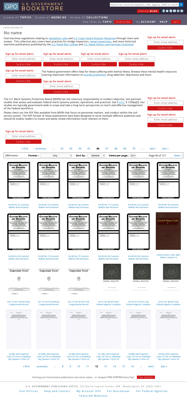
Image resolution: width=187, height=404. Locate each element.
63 (71, 148)
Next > (178, 155)
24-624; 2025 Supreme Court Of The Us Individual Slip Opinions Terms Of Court (168, 356)
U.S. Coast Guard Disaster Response (94, 38)
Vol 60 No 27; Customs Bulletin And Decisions (78, 257)
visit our (148, 11)
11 (87, 366)
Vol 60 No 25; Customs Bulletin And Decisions (138, 206)
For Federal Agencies (152, 391)
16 (132, 366)
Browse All (17, 17)
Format (33, 155)
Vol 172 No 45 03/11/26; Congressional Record (78, 303)
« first (24, 148)
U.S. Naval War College (64, 44)
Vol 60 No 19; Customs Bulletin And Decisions (48, 257)
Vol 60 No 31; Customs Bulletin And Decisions (18, 206)
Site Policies (28, 391)
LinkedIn (181, 10)
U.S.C (122, 102)
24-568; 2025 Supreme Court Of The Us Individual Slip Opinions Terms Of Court (78, 356)
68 (115, 148)
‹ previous (40, 148)
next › (152, 148)
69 (124, 148)
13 (105, 366)
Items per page (118, 155)
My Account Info (89, 391)
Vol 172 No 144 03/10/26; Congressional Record (18, 303)
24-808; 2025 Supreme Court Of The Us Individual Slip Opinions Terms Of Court (138, 356)
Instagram (170, 10)
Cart (176, 21)
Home (7, 27)
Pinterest (178, 10)
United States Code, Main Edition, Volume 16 (168, 256)
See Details (146, 377)
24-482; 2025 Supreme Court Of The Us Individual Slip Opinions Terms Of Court (19, 356)
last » (165, 148)
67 (106, 148)
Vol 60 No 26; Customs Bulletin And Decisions (18, 257)
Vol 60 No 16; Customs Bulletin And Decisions (48, 206)
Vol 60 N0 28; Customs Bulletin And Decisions (138, 257)
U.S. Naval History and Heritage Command (108, 44)
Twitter (167, 10)
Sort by (80, 155)
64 (80, 148)
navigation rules (58, 38)
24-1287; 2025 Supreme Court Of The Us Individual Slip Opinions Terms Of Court (108, 356)
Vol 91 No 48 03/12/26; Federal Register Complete (168, 303)
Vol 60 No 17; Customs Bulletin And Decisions (108, 206)
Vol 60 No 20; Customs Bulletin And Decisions (108, 257)
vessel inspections (100, 41)
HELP (164, 21)
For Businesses (118, 391)
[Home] (34, 9)
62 (62, 148)
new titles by (106, 21)
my (146, 21)
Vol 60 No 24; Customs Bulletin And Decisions (78, 206)
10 (78, 366)
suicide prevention (95, 74)
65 (88, 148)
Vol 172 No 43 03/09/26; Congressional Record (48, 303)
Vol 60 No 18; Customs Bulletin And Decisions (168, 206)
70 (133, 148)
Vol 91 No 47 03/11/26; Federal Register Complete (138, 303)
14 (114, 366)
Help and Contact (57, 391)
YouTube (174, 10)
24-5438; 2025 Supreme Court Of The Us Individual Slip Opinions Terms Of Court (49, 356)
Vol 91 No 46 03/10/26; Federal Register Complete (108, 303)
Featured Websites (93, 395)
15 (123, 366)
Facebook (163, 10)
